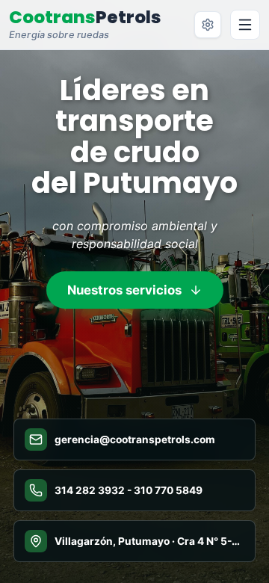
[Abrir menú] (245, 25)
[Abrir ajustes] (207, 24)
